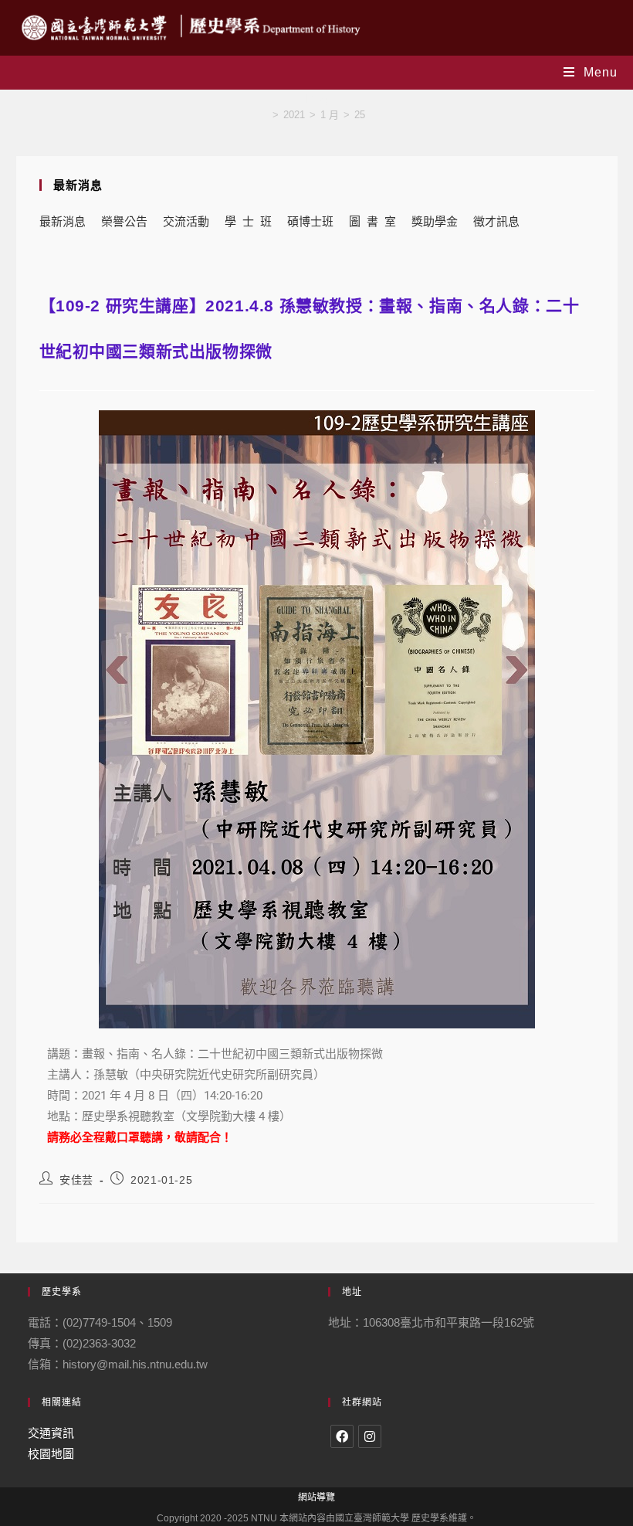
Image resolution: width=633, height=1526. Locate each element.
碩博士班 (310, 221)
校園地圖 (51, 1453)
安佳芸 (76, 1180)
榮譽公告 (124, 221)
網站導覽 (316, 1497)
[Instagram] (369, 1436)
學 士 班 (248, 221)
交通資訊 (51, 1432)
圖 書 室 (372, 221)
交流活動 (186, 221)
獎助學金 (434, 221)
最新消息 (62, 221)
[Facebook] (342, 1436)
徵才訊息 (496, 221)
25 (359, 115)
